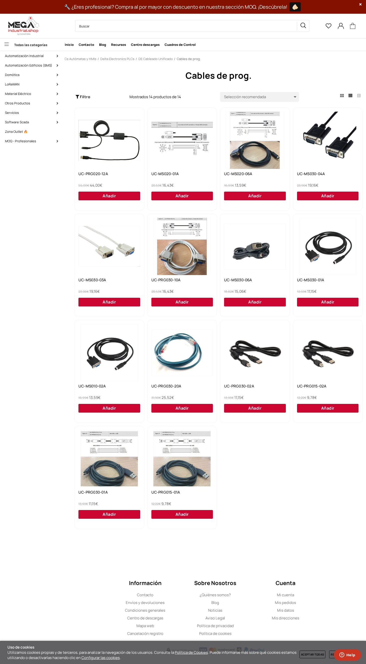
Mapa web (145, 625)
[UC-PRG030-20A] (182, 352)
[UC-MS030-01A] (328, 246)
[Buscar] (303, 26)
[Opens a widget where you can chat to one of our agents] (347, 655)
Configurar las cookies (100, 657)
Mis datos (285, 610)
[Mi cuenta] (341, 26)
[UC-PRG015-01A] (182, 458)
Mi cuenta (285, 594)
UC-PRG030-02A (239, 386)
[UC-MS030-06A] (255, 246)
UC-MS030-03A (92, 280)
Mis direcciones (285, 618)
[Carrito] (353, 26)
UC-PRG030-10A (166, 280)
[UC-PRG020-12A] (109, 140)
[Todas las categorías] (31, 44)
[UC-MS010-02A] (109, 352)
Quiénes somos (215, 594)
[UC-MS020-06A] (255, 140)
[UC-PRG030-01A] (109, 458)
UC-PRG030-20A (166, 386)
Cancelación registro (145, 633)
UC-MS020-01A (165, 173)
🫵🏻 (295, 6)
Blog (215, 602)
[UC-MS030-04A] (328, 140)
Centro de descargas (145, 618)
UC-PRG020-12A (93, 173)
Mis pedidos (285, 602)
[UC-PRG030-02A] (255, 352)
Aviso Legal (215, 618)
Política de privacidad (215, 625)
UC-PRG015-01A (165, 492)
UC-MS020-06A (238, 173)
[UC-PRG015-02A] (328, 352)
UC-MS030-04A (311, 173)
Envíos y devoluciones (145, 602)
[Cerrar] (360, 4)
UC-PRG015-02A (312, 386)
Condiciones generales (145, 610)
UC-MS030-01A (310, 280)
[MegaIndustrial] (22, 26)
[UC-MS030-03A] (109, 246)
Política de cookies (215, 633)
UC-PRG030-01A (93, 492)
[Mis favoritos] (328, 26)
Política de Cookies (191, 652)
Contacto (145, 594)
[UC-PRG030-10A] (182, 246)
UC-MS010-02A (92, 386)
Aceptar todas (312, 654)
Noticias (215, 610)
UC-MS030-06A (238, 280)
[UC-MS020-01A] (182, 140)
